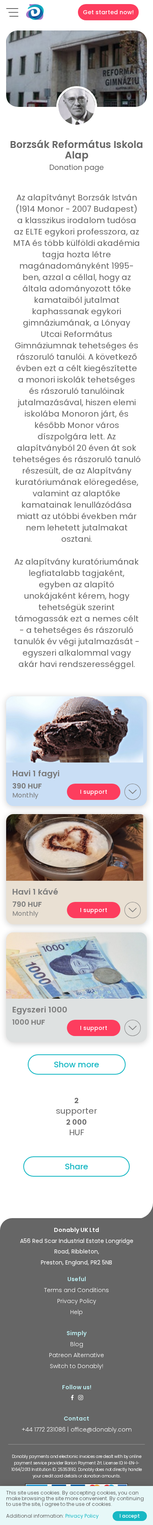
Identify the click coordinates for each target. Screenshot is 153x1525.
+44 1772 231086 (44, 1429)
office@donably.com (101, 1429)
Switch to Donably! (76, 1366)
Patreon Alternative (76, 1355)
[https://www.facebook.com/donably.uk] (72, 1398)
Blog (76, 1344)
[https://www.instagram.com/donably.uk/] (81, 1398)
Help (76, 1312)
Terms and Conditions (76, 1290)
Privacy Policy (76, 1301)
